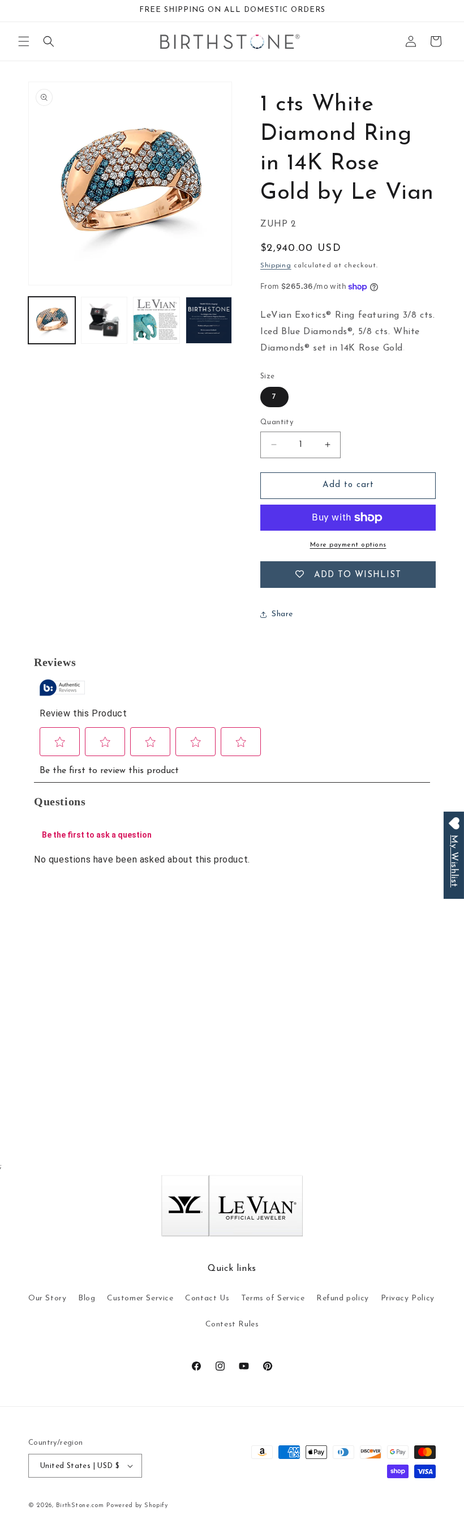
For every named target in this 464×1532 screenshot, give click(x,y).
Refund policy (342, 1298)
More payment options (348, 544)
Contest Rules (232, 1324)
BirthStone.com (80, 1506)
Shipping (275, 265)
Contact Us (207, 1298)
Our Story (47, 1298)
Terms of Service (273, 1298)
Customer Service (140, 1298)
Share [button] (282, 614)
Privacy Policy (408, 1298)
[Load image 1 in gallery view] (51, 320)
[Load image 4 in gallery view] (209, 320)
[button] (23, 41)
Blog (86, 1298)
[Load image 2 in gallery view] (104, 320)
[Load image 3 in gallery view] (156, 320)
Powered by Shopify (137, 1506)
